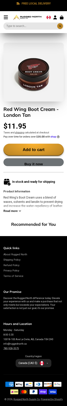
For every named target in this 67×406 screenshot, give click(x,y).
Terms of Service (13, 276)
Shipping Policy (11, 259)
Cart (62, 17)
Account (55, 17)
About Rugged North (15, 254)
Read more (10, 210)
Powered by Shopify (52, 399)
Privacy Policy (11, 270)
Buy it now (33, 164)
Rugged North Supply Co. (27, 399)
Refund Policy (11, 265)
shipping (19, 132)
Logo (27, 17)
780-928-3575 (11, 348)
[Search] (60, 26)
